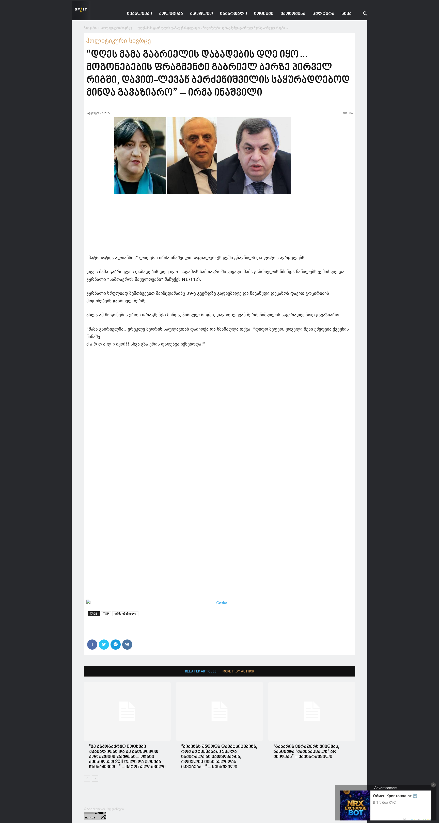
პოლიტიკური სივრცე (116, 28)
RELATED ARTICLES (200, 671)
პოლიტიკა (171, 14)
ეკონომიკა (292, 14)
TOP (106, 613)
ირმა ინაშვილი (125, 613)
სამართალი (233, 14)
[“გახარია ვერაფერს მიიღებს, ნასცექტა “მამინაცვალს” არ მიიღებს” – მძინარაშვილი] (311, 711)
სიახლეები (139, 14)
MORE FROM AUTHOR (238, 671)
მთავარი (90, 28)
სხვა (346, 14)
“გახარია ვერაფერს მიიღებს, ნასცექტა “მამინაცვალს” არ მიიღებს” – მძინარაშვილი (306, 752)
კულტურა (323, 14)
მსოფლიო (201, 14)
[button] (361, 14)
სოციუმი (263, 14)
